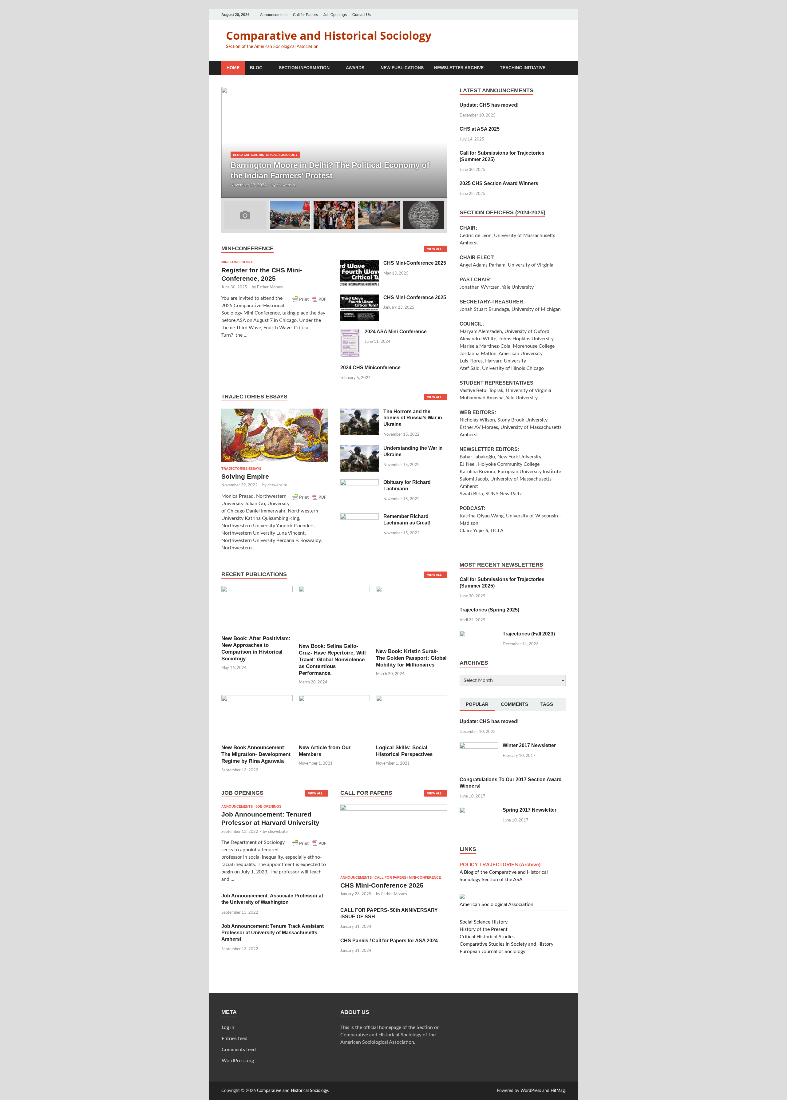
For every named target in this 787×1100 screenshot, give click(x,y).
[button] (437, 142)
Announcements (273, 15)
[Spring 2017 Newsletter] (479, 810)
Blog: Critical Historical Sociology (265, 154)
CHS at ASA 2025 (480, 129)
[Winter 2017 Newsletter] (479, 746)
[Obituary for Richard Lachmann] (359, 483)
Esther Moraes (270, 287)
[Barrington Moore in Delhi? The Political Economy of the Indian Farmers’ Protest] (334, 142)
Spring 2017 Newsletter (529, 810)
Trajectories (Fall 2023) (529, 633)
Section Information (304, 67)
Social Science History (484, 922)
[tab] (477, 704)
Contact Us (361, 15)
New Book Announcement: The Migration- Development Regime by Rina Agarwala (256, 754)
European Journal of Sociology (492, 951)
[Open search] (562, 68)
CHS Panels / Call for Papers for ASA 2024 (389, 940)
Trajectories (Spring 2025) (489, 609)
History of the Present (484, 929)
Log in (228, 1027)
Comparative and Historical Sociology (328, 35)
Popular (477, 704)
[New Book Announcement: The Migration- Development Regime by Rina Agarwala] (257, 716)
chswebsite (286, 185)
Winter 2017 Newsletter (529, 745)
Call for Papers (305, 15)
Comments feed (239, 1049)
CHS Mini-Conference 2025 (414, 263)
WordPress (530, 1091)
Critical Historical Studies (487, 936)
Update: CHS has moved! (489, 105)
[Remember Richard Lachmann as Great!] (359, 517)
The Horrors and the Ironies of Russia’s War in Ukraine (412, 418)
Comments (514, 704)
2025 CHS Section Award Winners (499, 183)
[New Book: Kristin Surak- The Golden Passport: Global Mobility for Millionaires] (411, 614)
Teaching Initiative (522, 67)
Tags (546, 704)
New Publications (402, 67)
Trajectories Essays (241, 468)
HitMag (558, 1091)
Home (233, 67)
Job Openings (335, 15)
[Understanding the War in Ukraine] (359, 448)
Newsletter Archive (459, 67)
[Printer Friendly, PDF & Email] (309, 298)
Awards (355, 67)
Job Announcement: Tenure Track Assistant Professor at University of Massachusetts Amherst (272, 933)
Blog (256, 67)
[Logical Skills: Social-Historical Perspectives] (411, 716)
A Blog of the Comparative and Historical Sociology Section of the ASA (504, 872)
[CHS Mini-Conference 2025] (359, 263)
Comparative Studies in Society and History (506, 944)
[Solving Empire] (274, 412)
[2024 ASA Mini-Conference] (350, 332)
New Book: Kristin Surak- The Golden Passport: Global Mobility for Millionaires (411, 658)
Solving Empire (245, 476)
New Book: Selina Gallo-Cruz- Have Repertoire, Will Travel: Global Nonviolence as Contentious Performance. (332, 659)
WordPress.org (238, 1060)
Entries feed (234, 1038)
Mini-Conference (237, 262)
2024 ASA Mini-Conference (396, 331)
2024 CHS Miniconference (370, 367)
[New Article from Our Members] (334, 716)
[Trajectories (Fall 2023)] (479, 634)
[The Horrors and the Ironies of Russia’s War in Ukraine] (359, 412)
